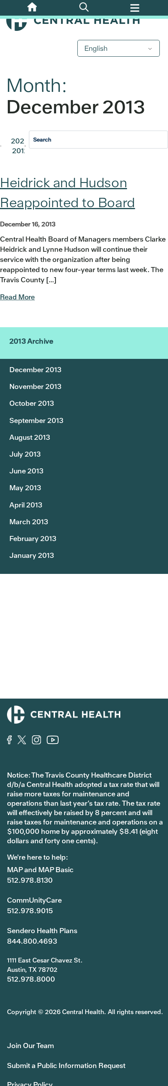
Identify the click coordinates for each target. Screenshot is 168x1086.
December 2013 (35, 369)
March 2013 (28, 521)
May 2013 (25, 487)
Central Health (84, 20)
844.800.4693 (32, 941)
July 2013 (25, 454)
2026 (20, 140)
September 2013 (36, 420)
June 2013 (26, 470)
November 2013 (35, 386)
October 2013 (31, 403)
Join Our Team (30, 1045)
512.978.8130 (30, 880)
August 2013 (29, 437)
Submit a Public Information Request (66, 1065)
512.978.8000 (31, 979)
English (95, 48)
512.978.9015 (30, 910)
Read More (17, 296)
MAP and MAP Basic (40, 869)
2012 (20, 150)
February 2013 (32, 538)
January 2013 (31, 555)
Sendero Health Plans (42, 930)
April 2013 (25, 504)
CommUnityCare (34, 900)
